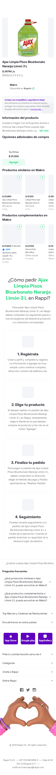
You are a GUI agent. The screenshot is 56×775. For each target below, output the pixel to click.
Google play (28, 640)
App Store (11, 640)
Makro (13, 84)
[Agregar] (19, 177)
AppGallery (45, 640)
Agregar (14, 162)
